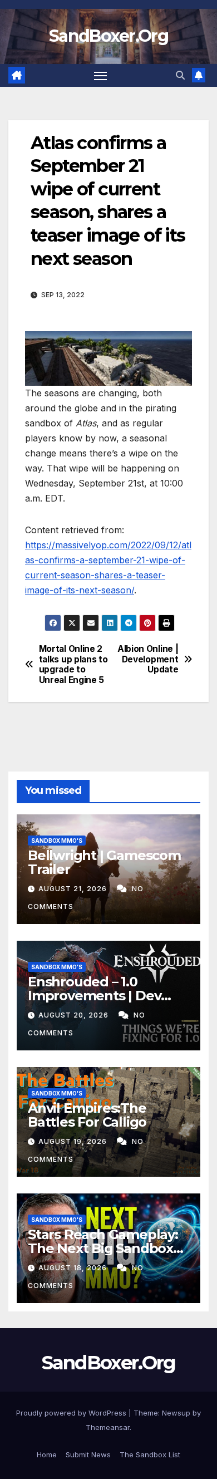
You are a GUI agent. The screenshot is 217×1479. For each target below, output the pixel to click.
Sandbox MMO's (56, 840)
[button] (180, 75)
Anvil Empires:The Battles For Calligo (87, 1115)
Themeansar (108, 1427)
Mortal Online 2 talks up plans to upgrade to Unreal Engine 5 (73, 664)
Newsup (176, 1412)
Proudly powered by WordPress (72, 1412)
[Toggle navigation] (100, 75)
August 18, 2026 (73, 1268)
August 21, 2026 (73, 889)
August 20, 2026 (74, 1015)
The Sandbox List (150, 1454)
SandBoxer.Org (108, 36)
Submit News (88, 1454)
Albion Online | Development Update (147, 659)
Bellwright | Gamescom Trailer (104, 862)
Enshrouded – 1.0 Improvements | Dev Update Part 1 (94, 996)
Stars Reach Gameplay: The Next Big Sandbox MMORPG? (103, 1248)
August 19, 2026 (73, 1141)
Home (47, 1454)
